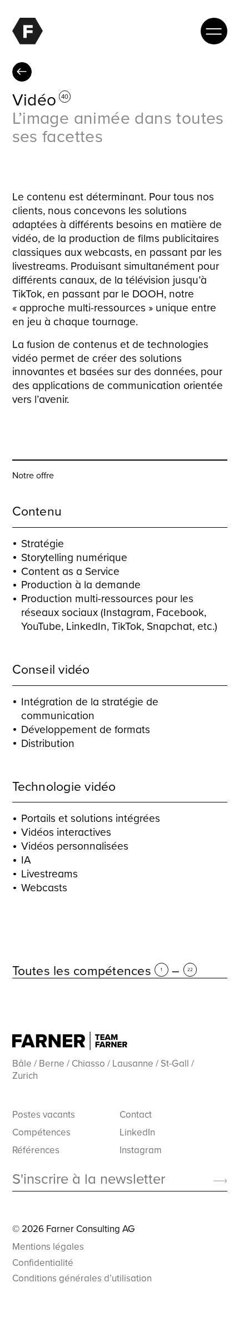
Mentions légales (48, 1246)
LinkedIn (137, 1132)
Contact (136, 1114)
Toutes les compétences (22, 72)
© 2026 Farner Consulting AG (73, 1229)
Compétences (41, 1132)
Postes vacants (43, 1114)
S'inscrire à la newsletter (88, 1179)
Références (35, 1150)
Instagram (141, 1150)
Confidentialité (42, 1262)
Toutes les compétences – (102, 970)
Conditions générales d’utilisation (82, 1278)
